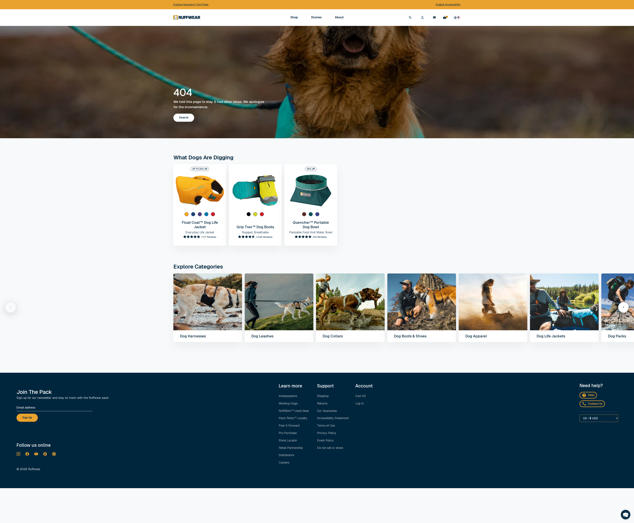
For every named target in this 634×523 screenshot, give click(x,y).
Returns (322, 403)
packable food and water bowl (310, 232)
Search (183, 117)
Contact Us (595, 403)
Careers (284, 462)
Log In (359, 403)
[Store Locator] (434, 17)
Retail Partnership (291, 448)
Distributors (286, 455)
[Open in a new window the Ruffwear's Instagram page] (18, 454)
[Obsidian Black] (249, 214)
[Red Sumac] (213, 214)
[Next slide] (623, 307)
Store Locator (288, 440)
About (339, 17)
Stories (316, 17)
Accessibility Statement (333, 418)
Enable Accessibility (448, 4)
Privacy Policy (326, 433)
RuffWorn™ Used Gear (294, 411)
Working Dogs (288, 403)
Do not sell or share (330, 448)
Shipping (323, 396)
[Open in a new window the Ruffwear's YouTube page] (36, 454)
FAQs (591, 395)
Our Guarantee (327, 411)
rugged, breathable (255, 232)
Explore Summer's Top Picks (190, 4)
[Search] (410, 17)
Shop (294, 17)
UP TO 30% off (199, 169)
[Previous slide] (10, 307)
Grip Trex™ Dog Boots (255, 227)
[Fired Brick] (304, 214)
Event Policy (325, 440)
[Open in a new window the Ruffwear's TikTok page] (54, 454)
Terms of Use (326, 425)
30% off (311, 169)
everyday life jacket (200, 232)
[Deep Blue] (193, 214)
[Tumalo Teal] (311, 214)
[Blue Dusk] (206, 214)
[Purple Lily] (200, 214)
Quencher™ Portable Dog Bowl (311, 224)
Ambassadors (288, 396)
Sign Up (27, 417)
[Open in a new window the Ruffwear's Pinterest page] (45, 454)
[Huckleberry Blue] (317, 214)
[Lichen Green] (255, 214)
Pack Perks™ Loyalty (293, 418)
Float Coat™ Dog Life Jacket (200, 224)
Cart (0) (360, 396)
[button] (625, 514)
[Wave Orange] (187, 214)
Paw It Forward (289, 425)
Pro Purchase (288, 433)
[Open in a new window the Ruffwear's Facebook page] (27, 454)
